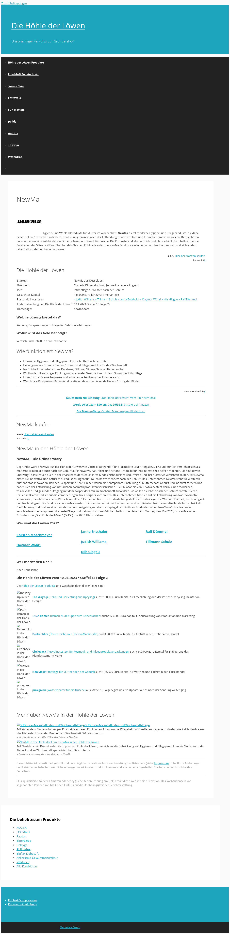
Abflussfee (23, 849)
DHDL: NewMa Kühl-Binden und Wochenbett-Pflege (117, 725)
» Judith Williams (84, 299)
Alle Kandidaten (27, 866)
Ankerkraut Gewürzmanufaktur (37, 858)
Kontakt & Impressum (22, 900)
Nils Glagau (90, 551)
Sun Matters (16, 110)
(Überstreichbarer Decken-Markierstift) (65, 634)
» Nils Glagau (170, 299)
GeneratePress (70, 927)
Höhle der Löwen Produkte (26, 62)
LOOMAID (23, 832)
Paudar (21, 836)
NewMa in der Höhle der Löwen (79, 742)
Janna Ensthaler (94, 531)
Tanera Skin (16, 86)
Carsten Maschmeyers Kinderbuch (111, 411)
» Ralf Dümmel (188, 299)
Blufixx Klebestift (28, 853)
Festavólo (14, 98)
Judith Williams (93, 541)
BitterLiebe (24, 841)
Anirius (13, 133)
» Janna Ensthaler (129, 299)
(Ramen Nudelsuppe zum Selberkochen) (66, 616)
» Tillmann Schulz (106, 299)
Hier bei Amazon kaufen (190, 256)
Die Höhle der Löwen (48, 25)
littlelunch (23, 862)
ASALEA (22, 828)
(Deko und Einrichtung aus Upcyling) (63, 597)
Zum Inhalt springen (14, 3)
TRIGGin (13, 145)
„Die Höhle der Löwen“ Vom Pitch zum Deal (111, 398)
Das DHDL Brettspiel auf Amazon (111, 404)
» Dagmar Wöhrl (150, 299)
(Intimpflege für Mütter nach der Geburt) (63, 672)
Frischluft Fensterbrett (23, 74)
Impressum (161, 763)
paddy (12, 121)
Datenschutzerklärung (22, 904)
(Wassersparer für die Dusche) (59, 690)
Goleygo (22, 845)
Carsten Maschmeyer (34, 535)
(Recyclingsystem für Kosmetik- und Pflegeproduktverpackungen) (80, 651)
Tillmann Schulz (159, 541)
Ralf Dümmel (157, 531)
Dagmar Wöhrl (29, 545)
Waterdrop (15, 157)
